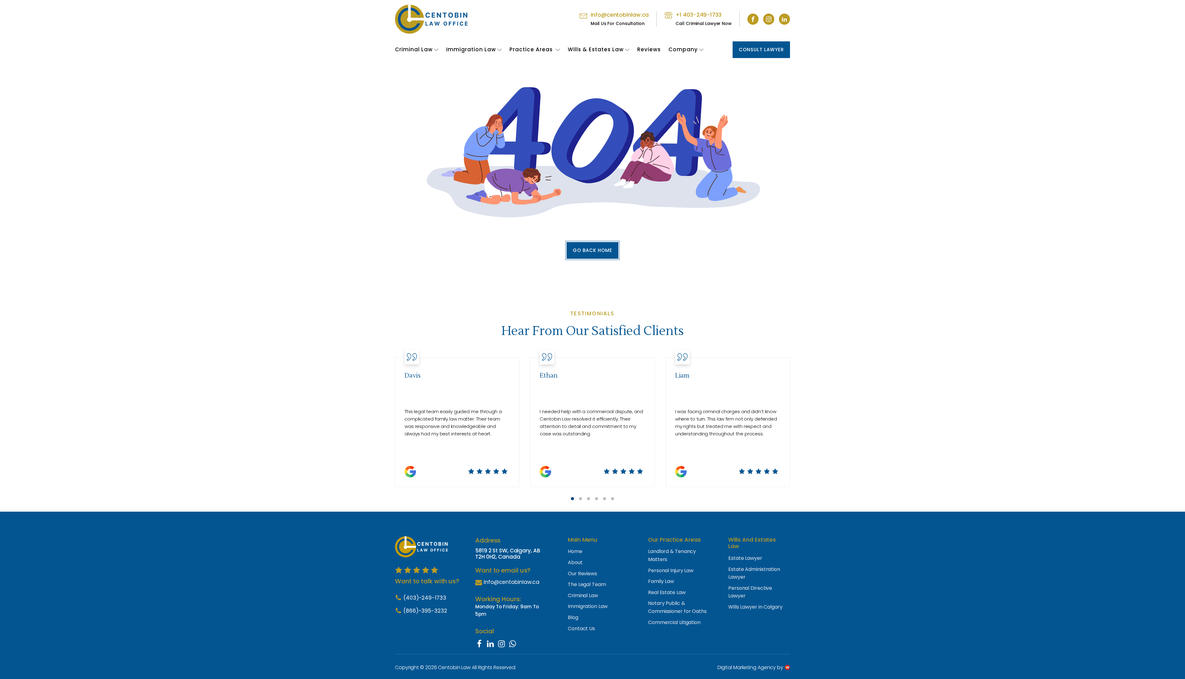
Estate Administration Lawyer (754, 573)
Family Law (661, 581)
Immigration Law (471, 49)
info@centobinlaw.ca (620, 14)
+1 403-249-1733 (698, 14)
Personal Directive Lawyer (750, 592)
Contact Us (581, 628)
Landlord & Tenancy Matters (672, 555)
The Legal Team (587, 584)
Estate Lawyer (745, 558)
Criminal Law (414, 49)
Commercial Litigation (674, 622)
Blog (573, 617)
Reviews (649, 49)
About (575, 562)
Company (683, 49)
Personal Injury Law (670, 570)
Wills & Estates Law (596, 49)
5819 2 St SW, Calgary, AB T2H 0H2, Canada (507, 553)
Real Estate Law (667, 592)
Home (575, 551)
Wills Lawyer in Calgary (755, 606)
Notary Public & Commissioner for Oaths (677, 607)
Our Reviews (582, 573)
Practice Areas (531, 49)
